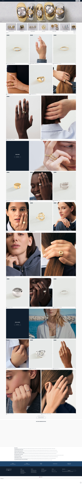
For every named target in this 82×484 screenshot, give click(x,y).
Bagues (10, 21)
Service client (69, 463)
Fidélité (13, 463)
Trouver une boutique (23, 472)
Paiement (41, 463)
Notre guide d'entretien (34, 472)
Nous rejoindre (22, 473)
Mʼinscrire (69, 470)
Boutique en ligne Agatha (5, 21)
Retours (27, 463)
